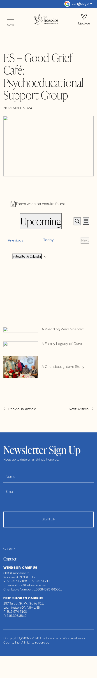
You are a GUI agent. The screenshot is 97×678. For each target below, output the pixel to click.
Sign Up (48, 519)
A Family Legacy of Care (62, 344)
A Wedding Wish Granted (63, 329)
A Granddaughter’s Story (63, 367)
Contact (9, 559)
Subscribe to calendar (27, 256)
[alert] (48, 204)
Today (48, 240)
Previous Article (21, 409)
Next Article (79, 409)
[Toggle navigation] (10, 18)
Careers (9, 548)
